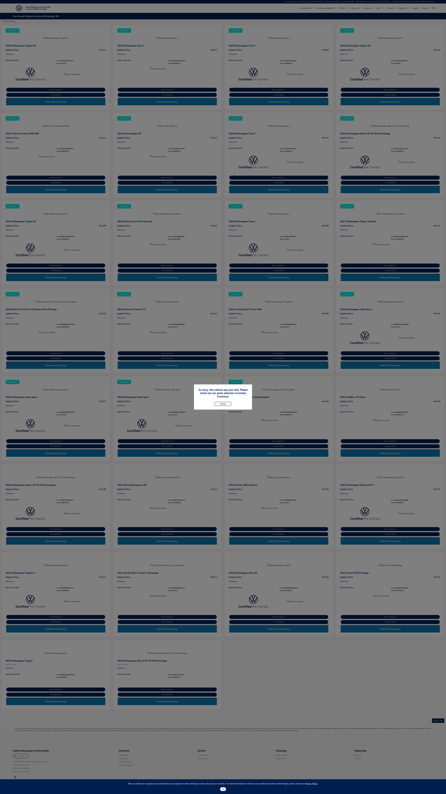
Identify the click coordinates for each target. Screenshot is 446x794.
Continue (223, 404)
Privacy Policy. (311, 783)
